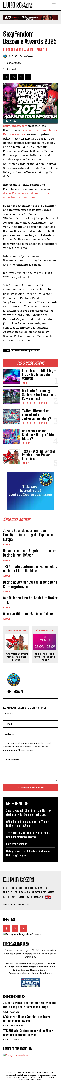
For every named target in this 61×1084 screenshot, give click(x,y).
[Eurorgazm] (6, 56)
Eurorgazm (26, 56)
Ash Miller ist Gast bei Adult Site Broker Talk (30, 600)
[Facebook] (6, 77)
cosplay (35, 351)
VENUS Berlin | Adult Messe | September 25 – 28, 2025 (45, 656)
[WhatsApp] (21, 77)
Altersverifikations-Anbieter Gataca (28, 613)
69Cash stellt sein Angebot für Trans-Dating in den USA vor (29, 552)
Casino (26, 443)
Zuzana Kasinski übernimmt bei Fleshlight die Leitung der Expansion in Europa (29, 535)
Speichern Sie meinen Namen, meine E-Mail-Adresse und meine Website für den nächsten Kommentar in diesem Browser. (27, 747)
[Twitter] (13, 77)
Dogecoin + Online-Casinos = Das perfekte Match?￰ (38, 435)
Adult (26, 383)
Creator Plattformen (34, 403)
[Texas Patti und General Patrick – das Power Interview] (11, 456)
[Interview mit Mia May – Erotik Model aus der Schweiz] (11, 376)
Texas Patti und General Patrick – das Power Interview (38, 455)
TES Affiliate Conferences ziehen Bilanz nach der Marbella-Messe (30, 568)
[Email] (28, 77)
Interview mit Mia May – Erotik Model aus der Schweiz (39, 374)
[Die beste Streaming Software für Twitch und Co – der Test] (11, 396)
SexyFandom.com (15, 126)
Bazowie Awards (20, 351)
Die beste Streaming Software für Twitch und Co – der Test (39, 394)
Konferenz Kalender (17, 844)
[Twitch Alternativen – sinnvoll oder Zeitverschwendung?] (11, 416)
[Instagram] (15, 928)
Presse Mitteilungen (19, 49)
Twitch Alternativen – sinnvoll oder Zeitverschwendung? (37, 415)
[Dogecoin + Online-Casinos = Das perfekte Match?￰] (11, 436)
